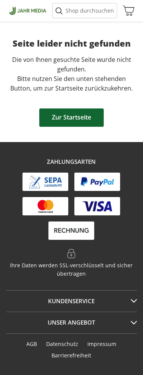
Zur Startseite (71, 117)
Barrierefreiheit (71, 355)
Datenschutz (62, 344)
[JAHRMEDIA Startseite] (27, 11)
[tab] (71, 301)
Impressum (101, 344)
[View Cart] (126, 10)
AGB (31, 344)
